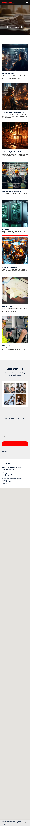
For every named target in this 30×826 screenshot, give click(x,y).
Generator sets (5, 229)
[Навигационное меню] (27, 2)
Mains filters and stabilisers (9, 73)
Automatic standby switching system (11, 191)
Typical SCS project (7, 345)
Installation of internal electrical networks (13, 112)
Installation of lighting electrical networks (13, 152)
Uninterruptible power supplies (9, 267)
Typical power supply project (9, 306)
